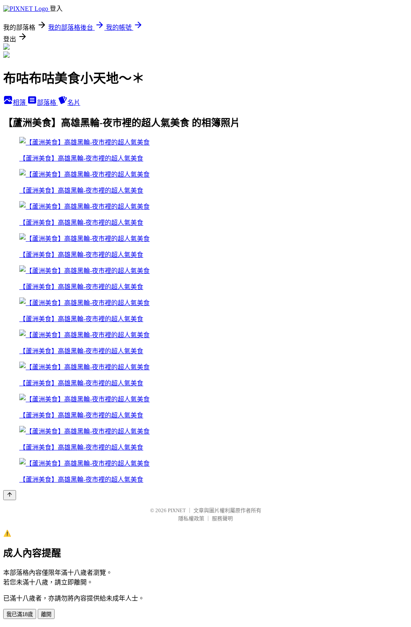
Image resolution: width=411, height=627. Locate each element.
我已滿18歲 (19, 614)
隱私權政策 (191, 518)
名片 (73, 102)
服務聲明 (222, 518)
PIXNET (177, 510)
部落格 (47, 102)
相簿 (20, 102)
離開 (46, 614)
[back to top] (9, 495)
